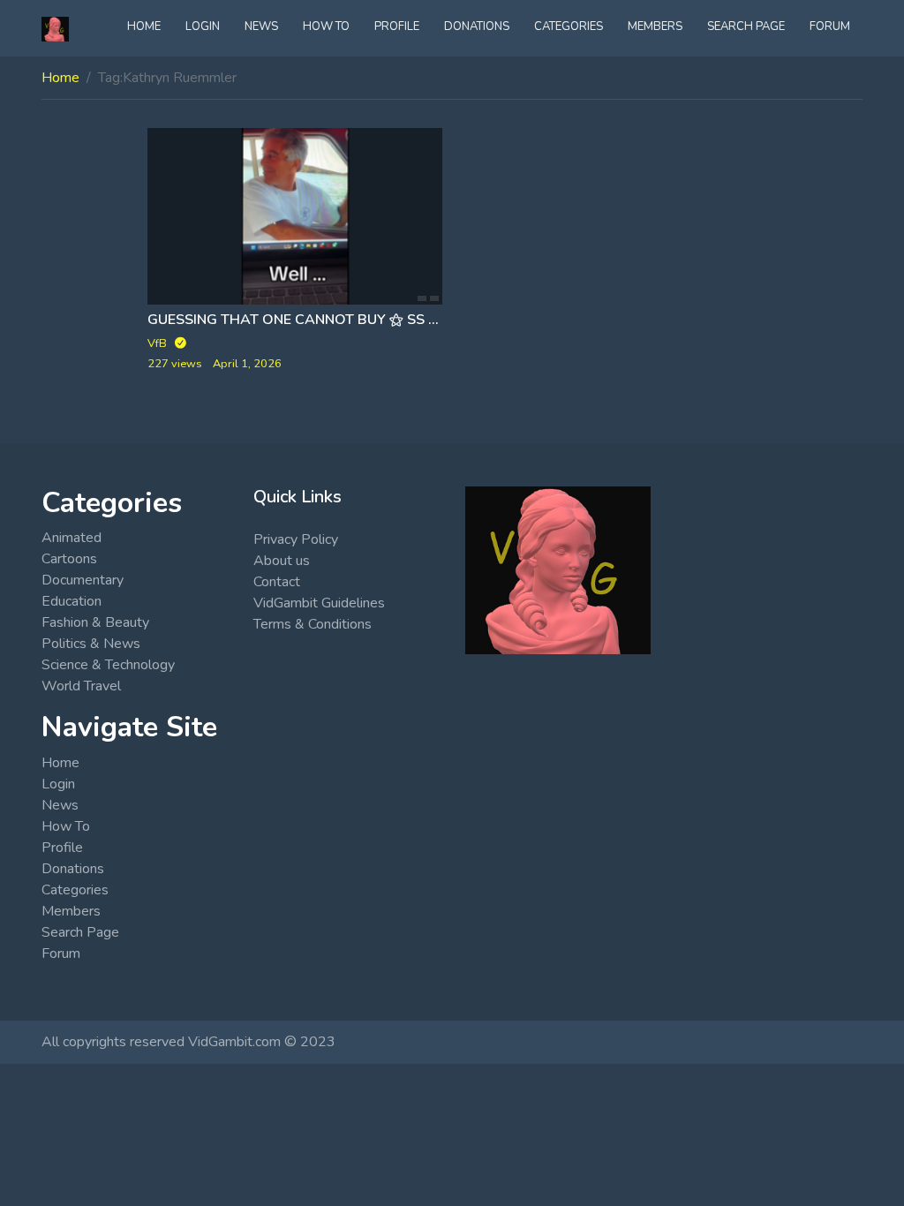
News (261, 26)
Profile (396, 26)
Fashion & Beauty (95, 622)
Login (202, 26)
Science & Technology (108, 665)
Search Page (746, 26)
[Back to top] (54, 1102)
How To (326, 26)
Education (71, 601)
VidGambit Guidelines (319, 603)
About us (281, 560)
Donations (476, 26)
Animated (71, 537)
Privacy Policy (295, 539)
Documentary (82, 580)
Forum (830, 26)
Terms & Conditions (312, 624)
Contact (276, 582)
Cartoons (69, 559)
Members (655, 26)
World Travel (81, 686)
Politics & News (90, 643)
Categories (568, 26)
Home (144, 26)
